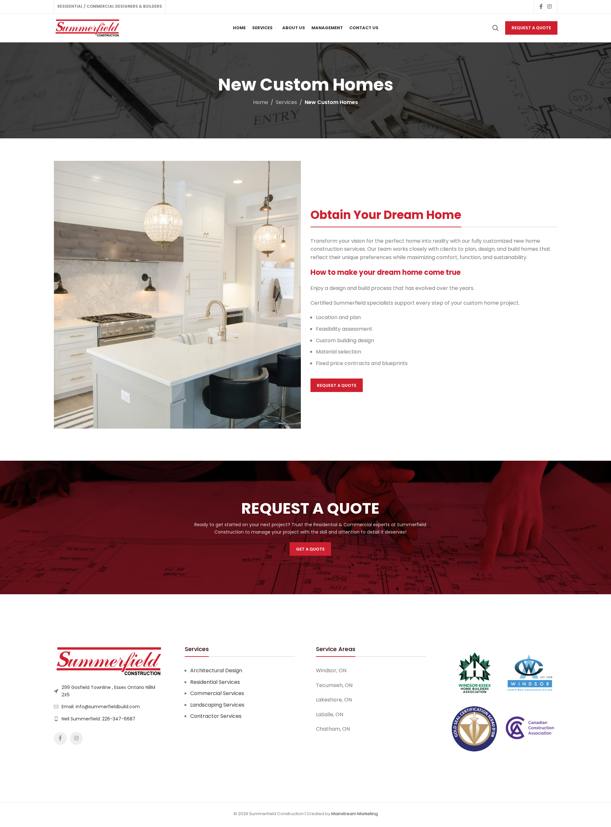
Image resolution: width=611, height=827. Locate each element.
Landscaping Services (217, 705)
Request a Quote (336, 385)
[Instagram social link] (549, 7)
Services (286, 102)
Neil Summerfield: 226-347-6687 (98, 719)
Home (260, 102)
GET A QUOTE (310, 549)
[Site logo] (87, 27)
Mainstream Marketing (354, 813)
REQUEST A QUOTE (531, 28)
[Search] (495, 28)
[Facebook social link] (541, 7)
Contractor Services (216, 716)
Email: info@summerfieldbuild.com (101, 706)
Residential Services (215, 682)
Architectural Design (216, 670)
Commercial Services (217, 693)
